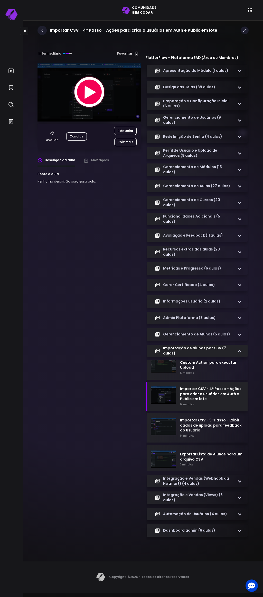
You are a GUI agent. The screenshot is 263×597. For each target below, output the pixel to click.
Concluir (76, 136)
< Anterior (125, 130)
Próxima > (125, 142)
